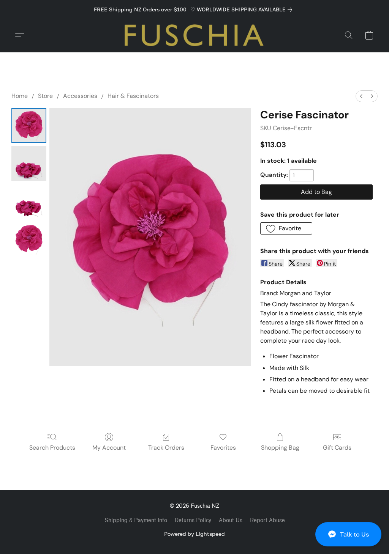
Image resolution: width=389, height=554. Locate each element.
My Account (109, 448)
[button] (348, 534)
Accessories (80, 96)
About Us (230, 520)
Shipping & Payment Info (135, 520)
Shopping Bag (280, 448)
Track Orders (166, 448)
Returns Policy (193, 520)
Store (45, 96)
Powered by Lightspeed (194, 533)
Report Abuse (267, 520)
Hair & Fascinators (133, 96)
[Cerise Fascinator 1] (28, 163)
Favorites (223, 448)
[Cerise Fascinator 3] (28, 239)
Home (19, 96)
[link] (242, 9)
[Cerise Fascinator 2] (28, 201)
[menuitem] (361, 96)
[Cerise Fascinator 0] (28, 125)
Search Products (52, 448)
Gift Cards (337, 448)
